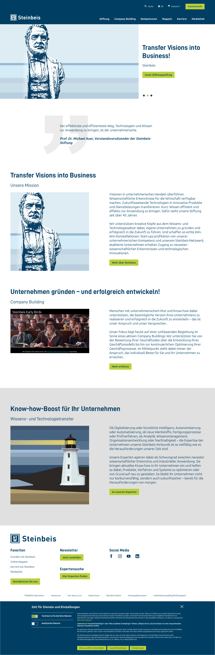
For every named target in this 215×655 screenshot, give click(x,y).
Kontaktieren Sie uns (25, 581)
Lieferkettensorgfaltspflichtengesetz (169, 595)
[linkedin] (137, 557)
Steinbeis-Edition (113, 595)
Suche (150, 6)
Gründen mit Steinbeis (22, 556)
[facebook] (111, 557)
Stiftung (104, 18)
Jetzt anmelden (71, 557)
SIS (162, 6)
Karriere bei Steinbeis (22, 566)
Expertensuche (195, 6)
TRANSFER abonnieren (34, 595)
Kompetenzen (149, 18)
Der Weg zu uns (75, 595)
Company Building (125, 18)
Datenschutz (93, 595)
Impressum (56, 595)
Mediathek (198, 18)
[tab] (144, 95)
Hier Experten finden (74, 576)
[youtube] (129, 557)
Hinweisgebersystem (137, 595)
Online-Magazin (19, 561)
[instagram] (120, 557)
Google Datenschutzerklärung (58, 351)
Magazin (167, 18)
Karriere (182, 18)
